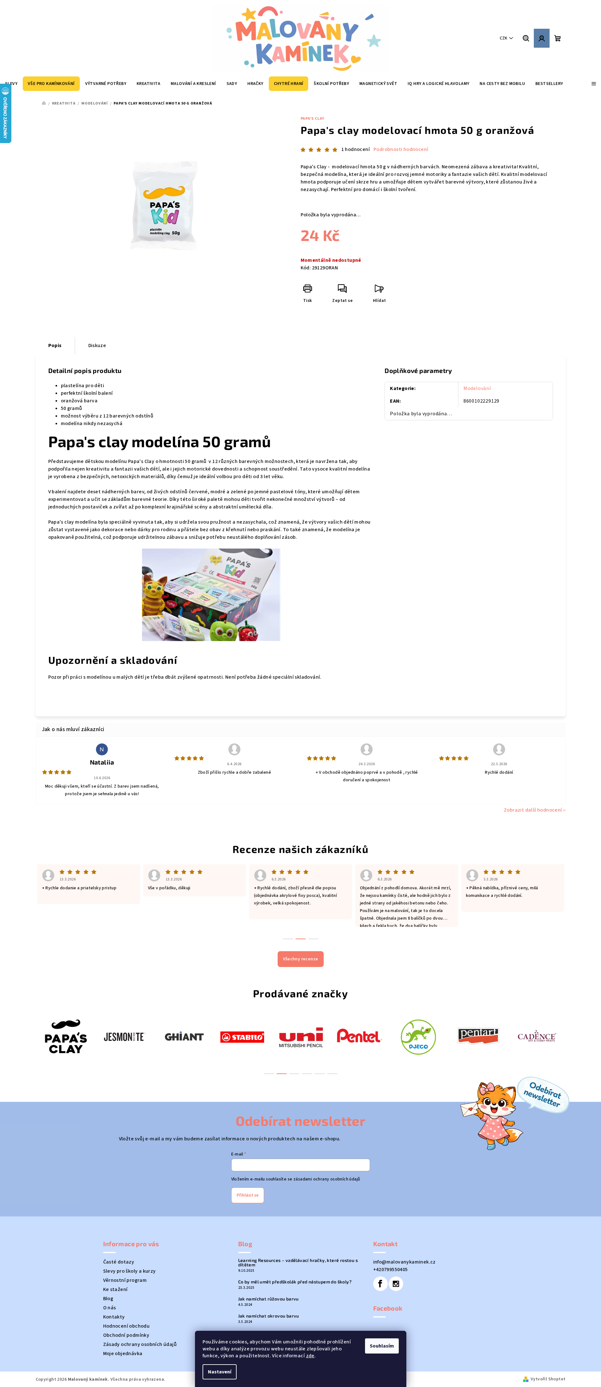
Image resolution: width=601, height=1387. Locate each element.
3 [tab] (294, 1073)
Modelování (477, 388)
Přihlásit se (248, 1195)
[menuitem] (51, 83)
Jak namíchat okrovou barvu (268, 1316)
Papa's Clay (313, 118)
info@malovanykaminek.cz (404, 1261)
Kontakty (114, 1316)
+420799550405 (390, 1269)
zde (310, 1355)
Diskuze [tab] (97, 345)
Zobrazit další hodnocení (533, 810)
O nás (109, 1307)
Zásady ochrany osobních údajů (140, 1344)
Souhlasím (382, 1345)
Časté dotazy (118, 1261)
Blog (108, 1298)
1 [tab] (269, 1073)
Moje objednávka (123, 1353)
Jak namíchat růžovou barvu (268, 1299)
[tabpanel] (65, 1036)
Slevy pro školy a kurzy (129, 1271)
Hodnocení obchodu (126, 1326)
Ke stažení (115, 1289)
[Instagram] (396, 1283)
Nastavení (219, 1371)
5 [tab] (320, 1073)
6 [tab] (332, 1073)
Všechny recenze (300, 959)
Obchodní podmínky (126, 1335)
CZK (503, 38)
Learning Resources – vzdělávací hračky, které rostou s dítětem (298, 1262)
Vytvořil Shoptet (548, 1379)
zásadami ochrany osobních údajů (326, 1179)
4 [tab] (307, 1073)
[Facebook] (380, 1283)
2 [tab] (282, 1073)
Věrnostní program (125, 1280)
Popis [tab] (55, 345)
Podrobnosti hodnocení (401, 149)
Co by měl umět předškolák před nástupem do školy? (295, 1282)
